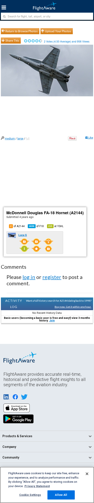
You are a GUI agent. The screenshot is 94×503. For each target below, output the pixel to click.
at (55, 226)
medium (10, 138)
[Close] (87, 474)
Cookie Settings (30, 494)
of (36, 226)
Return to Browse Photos (21, 31)
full (28, 138)
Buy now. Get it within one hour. (73, 306)
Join (52, 320)
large (20, 138)
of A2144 (17, 226)
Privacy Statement (37, 486)
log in (29, 277)
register (51, 277)
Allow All (61, 494)
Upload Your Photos (58, 31)
